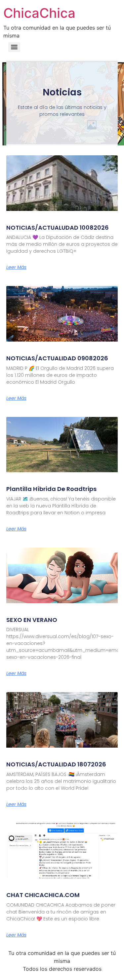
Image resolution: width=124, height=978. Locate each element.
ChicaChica (39, 13)
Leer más (16, 267)
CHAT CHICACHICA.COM (43, 895)
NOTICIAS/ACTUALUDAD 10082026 (57, 227)
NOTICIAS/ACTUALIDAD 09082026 (57, 358)
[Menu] (14, 47)
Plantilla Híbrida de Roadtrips (51, 489)
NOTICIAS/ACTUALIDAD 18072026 (56, 764)
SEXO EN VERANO (31, 620)
